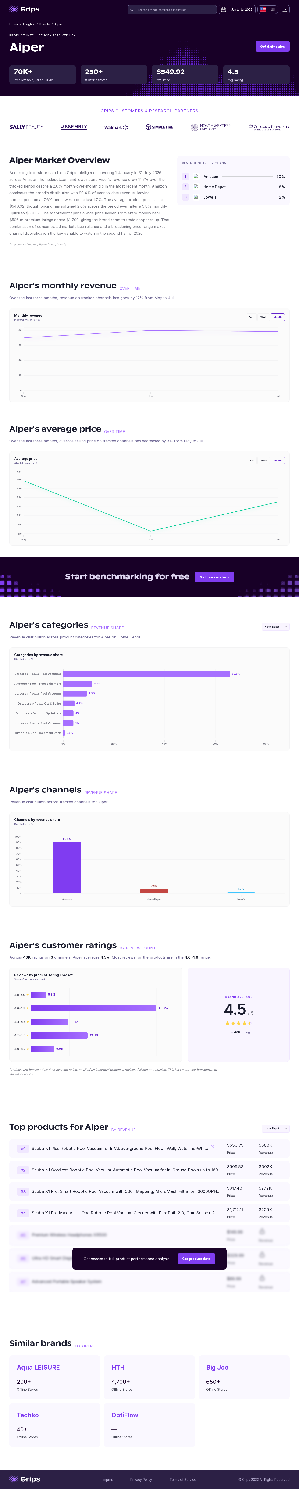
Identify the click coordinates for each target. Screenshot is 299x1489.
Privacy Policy (141, 1480)
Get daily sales (272, 46)
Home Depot (214, 186)
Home (13, 24)
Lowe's (209, 197)
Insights (29, 24)
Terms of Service (183, 1480)
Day (251, 317)
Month (278, 317)
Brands (44, 24)
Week (263, 317)
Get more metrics (214, 577)
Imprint (108, 1480)
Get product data (196, 1259)
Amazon (210, 176)
